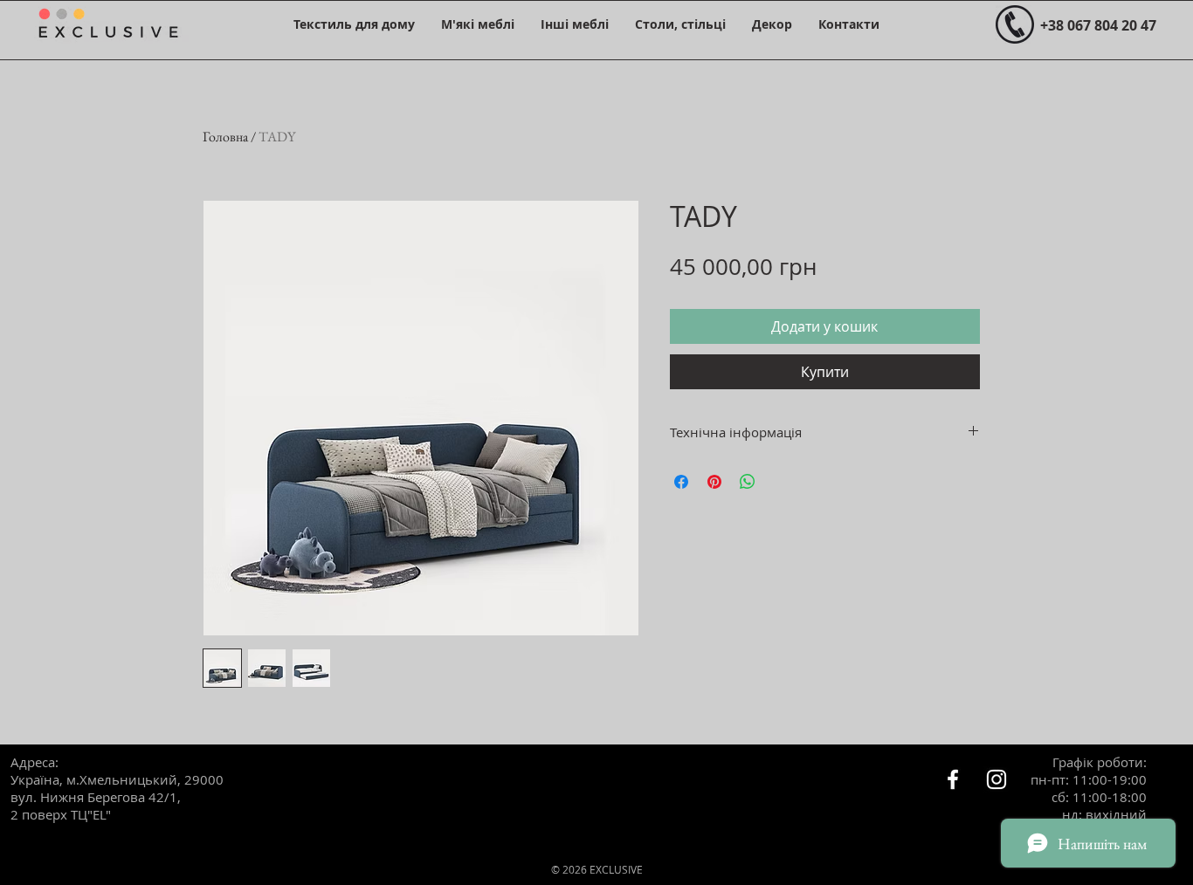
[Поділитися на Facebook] (681, 481)
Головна (225, 136)
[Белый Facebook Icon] (953, 779)
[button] (354, 24)
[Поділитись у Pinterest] (714, 481)
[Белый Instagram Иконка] (996, 779)
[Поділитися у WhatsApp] (747, 481)
